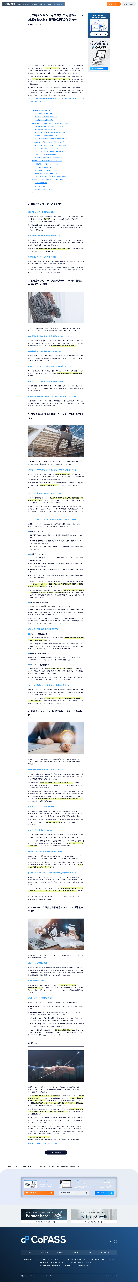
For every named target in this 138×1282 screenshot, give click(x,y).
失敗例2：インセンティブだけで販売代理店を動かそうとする (51, 176)
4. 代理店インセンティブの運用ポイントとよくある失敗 (47, 161)
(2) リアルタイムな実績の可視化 (43, 167)
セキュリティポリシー (48, 1276)
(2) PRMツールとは (40, 186)
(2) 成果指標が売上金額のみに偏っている (46, 129)
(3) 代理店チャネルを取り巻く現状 (44, 120)
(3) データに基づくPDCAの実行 (43, 170)
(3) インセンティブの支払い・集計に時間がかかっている (50, 132)
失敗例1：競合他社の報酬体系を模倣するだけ (47, 173)
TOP (9, 1166)
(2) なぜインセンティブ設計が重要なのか (46, 117)
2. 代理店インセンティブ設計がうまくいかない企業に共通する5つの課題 (51, 123)
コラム (50, 4)
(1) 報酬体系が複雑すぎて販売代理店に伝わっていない (49, 126)
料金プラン (26, 4)
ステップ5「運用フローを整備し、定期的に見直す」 (49, 158)
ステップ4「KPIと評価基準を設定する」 (45, 154)
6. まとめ (34, 192)
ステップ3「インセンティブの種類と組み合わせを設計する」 (51, 151)
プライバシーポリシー (34, 1276)
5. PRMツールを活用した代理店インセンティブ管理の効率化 (48, 180)
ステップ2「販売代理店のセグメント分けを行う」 (48, 148)
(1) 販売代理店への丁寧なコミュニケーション (47, 164)
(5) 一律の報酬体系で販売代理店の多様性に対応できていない (51, 139)
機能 (19, 4)
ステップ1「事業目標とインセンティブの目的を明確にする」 (51, 145)
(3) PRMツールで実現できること (43, 189)
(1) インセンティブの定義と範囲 (43, 113)
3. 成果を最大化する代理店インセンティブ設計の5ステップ (48, 142)
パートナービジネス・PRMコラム (25, 1166)
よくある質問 (58, 4)
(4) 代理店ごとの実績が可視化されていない (46, 135)
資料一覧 (42, 4)
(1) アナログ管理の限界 (41, 183)
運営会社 (23, 1276)
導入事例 (34, 4)
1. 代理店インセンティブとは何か (41, 110)
